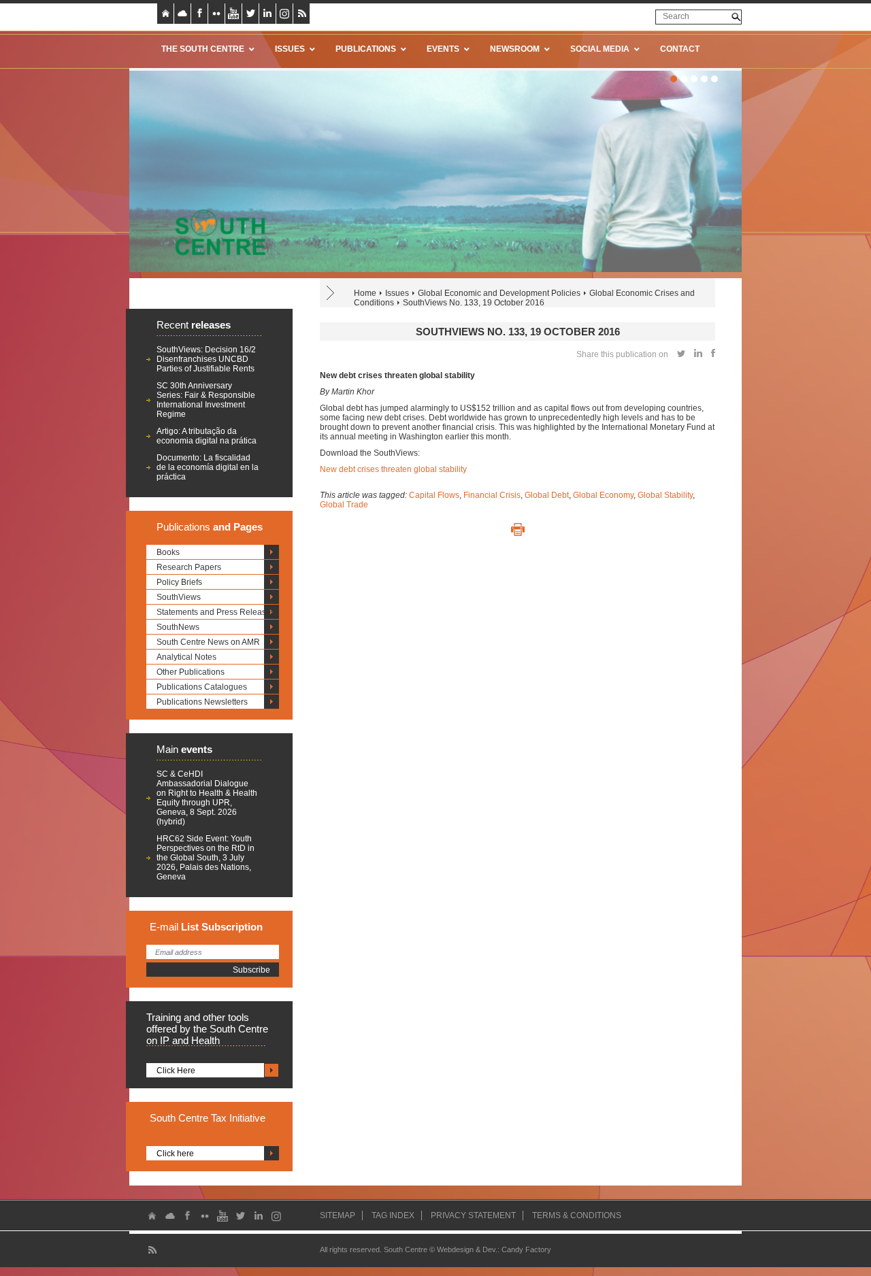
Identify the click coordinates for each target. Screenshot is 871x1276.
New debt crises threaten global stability (393, 469)
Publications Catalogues (202, 687)
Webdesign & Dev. (467, 1249)
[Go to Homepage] (216, 232)
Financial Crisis (492, 495)
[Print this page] (518, 529)
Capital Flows (434, 495)
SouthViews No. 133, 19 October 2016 (473, 302)
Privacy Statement (473, 1215)
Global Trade (344, 504)
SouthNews (178, 627)
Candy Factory (526, 1249)
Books (168, 552)
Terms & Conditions (576, 1215)
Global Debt (547, 495)
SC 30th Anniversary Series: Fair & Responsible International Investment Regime (206, 400)
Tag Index (393, 1215)
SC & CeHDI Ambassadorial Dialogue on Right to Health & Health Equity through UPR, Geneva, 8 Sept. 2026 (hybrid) (207, 797)
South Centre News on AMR (208, 642)
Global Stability (665, 495)
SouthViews (179, 597)
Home (365, 293)
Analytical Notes (186, 657)
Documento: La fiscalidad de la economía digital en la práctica (208, 467)
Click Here (176, 1070)
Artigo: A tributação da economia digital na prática (207, 436)
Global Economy (603, 495)
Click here (175, 1153)
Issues (397, 293)
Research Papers (189, 567)
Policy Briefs (179, 582)
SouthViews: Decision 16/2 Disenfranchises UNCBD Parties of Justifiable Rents (206, 359)
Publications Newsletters (202, 702)
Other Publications (191, 672)
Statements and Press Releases (216, 612)
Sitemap (337, 1215)
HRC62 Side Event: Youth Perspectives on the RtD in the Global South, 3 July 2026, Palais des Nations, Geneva (205, 858)
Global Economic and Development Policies (499, 293)
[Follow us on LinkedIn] (267, 13)
